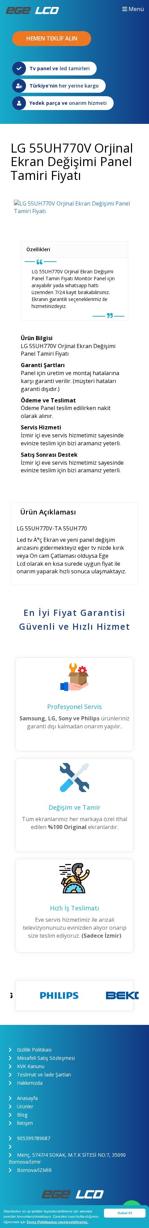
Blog (22, 1114)
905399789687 (33, 1138)
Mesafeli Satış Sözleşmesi (46, 1058)
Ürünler (25, 1106)
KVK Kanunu (30, 1066)
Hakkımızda (30, 1083)
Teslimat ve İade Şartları (44, 1074)
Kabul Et (125, 1213)
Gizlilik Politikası (34, 1049)
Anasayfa (27, 1098)
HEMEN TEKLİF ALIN (51, 38)
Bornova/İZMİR (34, 1170)
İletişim (25, 1123)
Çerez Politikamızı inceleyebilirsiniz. (57, 1222)
